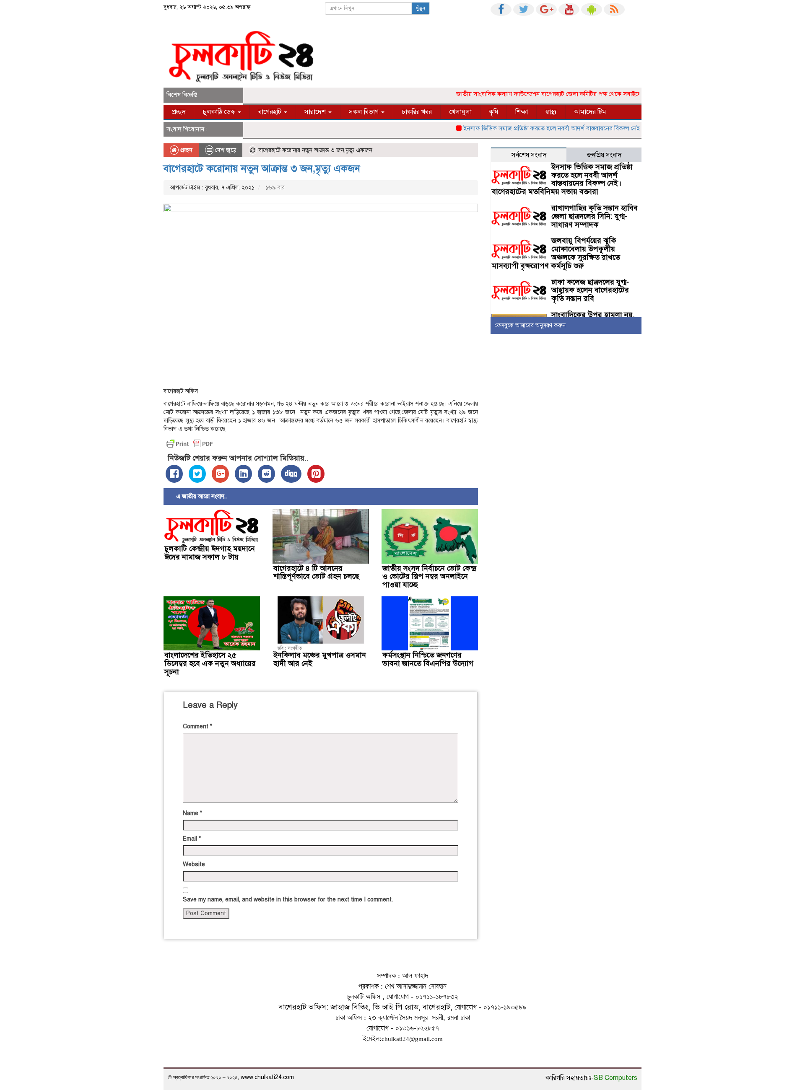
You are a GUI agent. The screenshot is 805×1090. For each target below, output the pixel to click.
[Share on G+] (220, 474)
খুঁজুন (420, 8)
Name (192, 813)
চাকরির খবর (417, 112)
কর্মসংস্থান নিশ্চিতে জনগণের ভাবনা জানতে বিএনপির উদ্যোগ (427, 659)
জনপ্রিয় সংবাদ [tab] (604, 155)
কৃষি (493, 112)
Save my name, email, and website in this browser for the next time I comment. (288, 899)
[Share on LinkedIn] (243, 474)
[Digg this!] (291, 474)
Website (194, 864)
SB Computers (615, 1078)
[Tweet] (197, 474)
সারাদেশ (315, 112)
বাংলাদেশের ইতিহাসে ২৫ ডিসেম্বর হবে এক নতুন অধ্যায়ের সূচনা (210, 663)
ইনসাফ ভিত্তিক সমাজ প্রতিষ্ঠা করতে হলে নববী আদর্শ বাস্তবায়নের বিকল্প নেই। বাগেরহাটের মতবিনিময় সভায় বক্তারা (582, 128)
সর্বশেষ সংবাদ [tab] (529, 155)
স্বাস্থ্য (551, 112)
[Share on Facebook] (174, 474)
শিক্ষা (521, 112)
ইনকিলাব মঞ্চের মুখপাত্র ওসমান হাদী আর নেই (319, 659)
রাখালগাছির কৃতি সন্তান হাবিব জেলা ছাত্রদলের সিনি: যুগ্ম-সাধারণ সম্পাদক (594, 216)
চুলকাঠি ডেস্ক (220, 112)
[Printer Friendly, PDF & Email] (190, 444)
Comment (197, 726)
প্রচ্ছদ (178, 112)
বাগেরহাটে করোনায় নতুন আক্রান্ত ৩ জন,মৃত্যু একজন (262, 168)
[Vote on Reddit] (266, 474)
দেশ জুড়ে (225, 150)
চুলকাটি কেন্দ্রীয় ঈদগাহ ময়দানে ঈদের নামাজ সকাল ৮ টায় (209, 553)
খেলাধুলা (460, 112)
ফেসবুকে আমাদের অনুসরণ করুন (530, 325)
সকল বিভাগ (364, 112)
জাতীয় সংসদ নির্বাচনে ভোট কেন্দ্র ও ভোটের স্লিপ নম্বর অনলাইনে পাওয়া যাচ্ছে (429, 577)
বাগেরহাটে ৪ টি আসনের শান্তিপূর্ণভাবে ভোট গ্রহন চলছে (316, 572)
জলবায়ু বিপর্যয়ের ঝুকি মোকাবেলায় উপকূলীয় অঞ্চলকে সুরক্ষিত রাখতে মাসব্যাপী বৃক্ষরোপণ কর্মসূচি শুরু (556, 253)
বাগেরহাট (270, 112)
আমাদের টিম (590, 112)
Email (192, 838)
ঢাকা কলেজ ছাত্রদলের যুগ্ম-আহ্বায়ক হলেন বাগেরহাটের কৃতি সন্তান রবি (590, 290)
